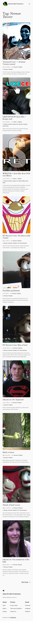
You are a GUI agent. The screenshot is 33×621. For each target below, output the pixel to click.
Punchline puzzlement (11, 290)
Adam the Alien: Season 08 (11, 124)
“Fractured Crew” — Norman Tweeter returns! (14, 63)
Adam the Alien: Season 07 (11, 181)
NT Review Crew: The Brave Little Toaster (16, 237)
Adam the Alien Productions (15, 3)
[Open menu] (29, 4)
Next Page (25, 582)
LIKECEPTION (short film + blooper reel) (14, 118)
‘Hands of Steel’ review (11, 505)
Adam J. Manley (17, 122)
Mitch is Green (8, 452)
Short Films (5, 126)
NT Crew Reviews (22, 243)
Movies (6, 243)
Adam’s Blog (21, 181)
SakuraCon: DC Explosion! (13, 400)
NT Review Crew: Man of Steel (15, 345)
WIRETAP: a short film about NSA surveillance (16, 174)
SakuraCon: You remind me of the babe (16, 560)
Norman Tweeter (18, 67)
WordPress (13, 617)
